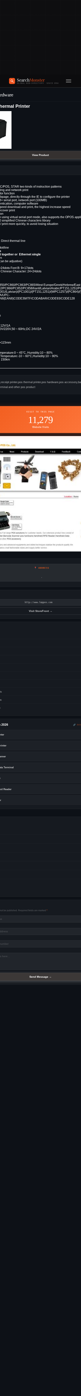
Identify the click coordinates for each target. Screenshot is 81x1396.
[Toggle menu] (68, 81)
